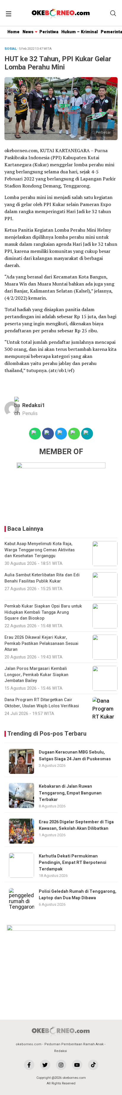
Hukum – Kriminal (79, 32)
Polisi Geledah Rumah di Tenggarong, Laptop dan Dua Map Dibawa (77, 894)
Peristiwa (48, 32)
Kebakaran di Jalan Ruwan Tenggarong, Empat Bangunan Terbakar (70, 793)
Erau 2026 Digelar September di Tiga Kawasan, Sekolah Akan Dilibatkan (76, 825)
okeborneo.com (28, 1044)
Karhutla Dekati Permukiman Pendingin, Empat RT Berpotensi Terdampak (72, 862)
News (28, 32)
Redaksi (60, 1051)
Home (13, 32)
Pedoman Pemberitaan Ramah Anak (74, 1044)
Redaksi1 (33, 405)
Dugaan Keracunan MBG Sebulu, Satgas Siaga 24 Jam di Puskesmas (75, 755)
